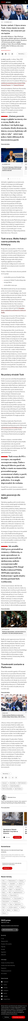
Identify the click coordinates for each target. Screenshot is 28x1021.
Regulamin (3, 968)
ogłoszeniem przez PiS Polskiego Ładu (11, 427)
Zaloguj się (6, 868)
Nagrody (3, 946)
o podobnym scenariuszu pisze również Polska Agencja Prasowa (13, 83)
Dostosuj (6, 1017)
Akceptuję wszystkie (18, 1017)
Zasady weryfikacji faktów (7, 963)
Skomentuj (21, 54)
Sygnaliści (3, 952)
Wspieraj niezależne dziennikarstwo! (10, 925)
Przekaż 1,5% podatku (6, 944)
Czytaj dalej (17, 837)
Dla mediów (4, 973)
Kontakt (3, 949)
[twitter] (9, 777)
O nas (2, 938)
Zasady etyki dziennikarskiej (8, 965)
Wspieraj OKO (4, 941)
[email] (12, 777)
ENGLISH (3, 954)
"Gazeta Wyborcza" (18, 85)
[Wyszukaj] (25, 2)
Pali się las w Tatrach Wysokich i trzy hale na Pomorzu (10, 831)
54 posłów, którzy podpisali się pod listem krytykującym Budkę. (13, 310)
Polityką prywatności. (21, 1009)
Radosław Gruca (12, 797)
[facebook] (5, 777)
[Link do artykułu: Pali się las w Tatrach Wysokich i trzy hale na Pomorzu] (12, 818)
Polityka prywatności (6, 971)
